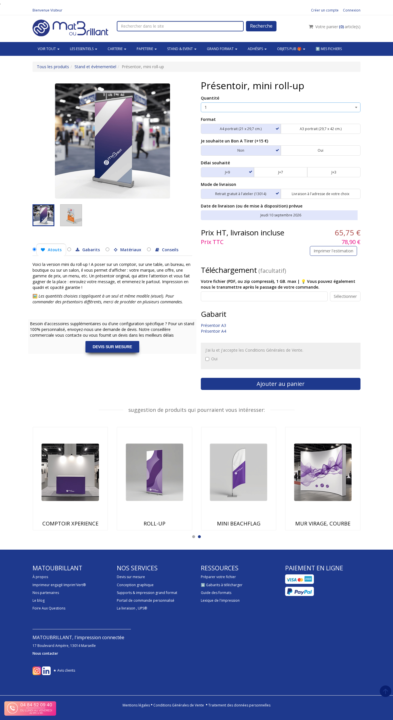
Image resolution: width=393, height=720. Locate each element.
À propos (40, 576)
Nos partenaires (46, 592)
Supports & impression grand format (147, 592)
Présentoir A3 (213, 325)
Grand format (220, 48)
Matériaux (130, 249)
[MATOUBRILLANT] (70, 27)
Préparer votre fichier (218, 576)
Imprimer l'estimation (333, 251)
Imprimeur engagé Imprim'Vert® (59, 584)
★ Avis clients (64, 670)
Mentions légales (136, 705)
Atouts (55, 249)
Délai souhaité (215, 162)
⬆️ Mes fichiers (329, 48)
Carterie (115, 48)
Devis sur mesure (131, 576)
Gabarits (91, 249)
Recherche (261, 26)
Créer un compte (325, 10)
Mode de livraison (218, 184)
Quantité (210, 98)
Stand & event (180, 48)
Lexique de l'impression (220, 600)
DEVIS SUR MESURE (112, 346)
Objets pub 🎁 (289, 48)
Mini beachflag (238, 523)
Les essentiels (82, 48)
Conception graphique (135, 584)
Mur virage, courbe (322, 523)
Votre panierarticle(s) (337, 26)
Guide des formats (216, 592)
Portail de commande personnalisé (145, 600)
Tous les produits (53, 66)
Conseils (170, 249)
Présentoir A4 (213, 331)
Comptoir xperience (70, 523)
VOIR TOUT (47, 48)
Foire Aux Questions (49, 608)
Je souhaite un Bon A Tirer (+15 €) (234, 141)
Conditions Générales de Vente (178, 705)
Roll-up (154, 523)
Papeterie (145, 48)
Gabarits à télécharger (224, 584)
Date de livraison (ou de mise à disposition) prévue (251, 206)
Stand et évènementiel (95, 66)
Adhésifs (256, 48)
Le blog (39, 600)
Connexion (351, 10)
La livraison (126, 608)
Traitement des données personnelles (239, 705)
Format (208, 119)
